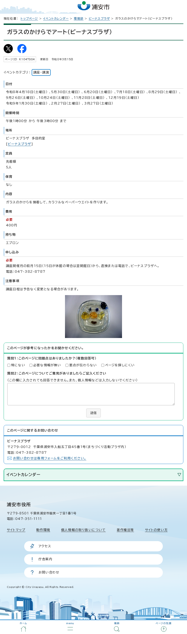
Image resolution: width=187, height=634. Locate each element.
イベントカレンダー (56, 18)
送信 (93, 412)
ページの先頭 (163, 623)
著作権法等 (125, 530)
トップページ (29, 18)
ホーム (23, 623)
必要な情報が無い (47, 365)
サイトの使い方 (156, 530)
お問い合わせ (49, 572)
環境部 (79, 18)
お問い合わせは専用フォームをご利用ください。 (49, 458)
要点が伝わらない (83, 365)
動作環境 (43, 530)
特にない (18, 365)
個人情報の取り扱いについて (83, 530)
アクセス (45, 546)
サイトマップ (16, 530)
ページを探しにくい (120, 365)
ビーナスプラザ (99, 18)
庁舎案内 (45, 559)
